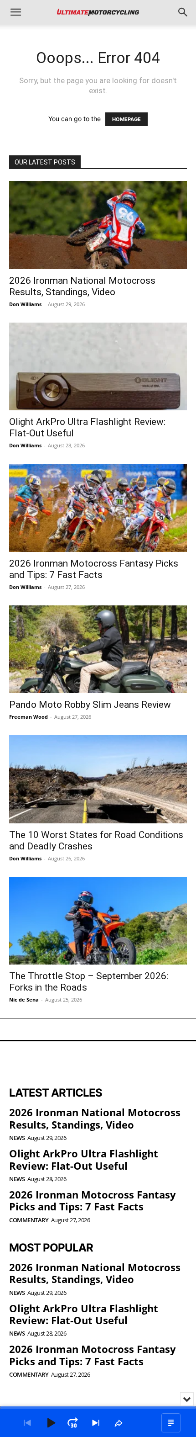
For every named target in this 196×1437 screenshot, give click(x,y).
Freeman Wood (28, 716)
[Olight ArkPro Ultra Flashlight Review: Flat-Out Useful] (98, 367)
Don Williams (25, 304)
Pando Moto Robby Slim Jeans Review (90, 704)
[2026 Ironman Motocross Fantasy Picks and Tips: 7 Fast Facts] (98, 508)
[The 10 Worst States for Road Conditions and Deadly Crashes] (98, 779)
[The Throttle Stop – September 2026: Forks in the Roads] (98, 921)
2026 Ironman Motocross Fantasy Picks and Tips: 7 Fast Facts (93, 569)
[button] (15, 12)
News (17, 1138)
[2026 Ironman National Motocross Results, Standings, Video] (98, 225)
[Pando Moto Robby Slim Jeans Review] (98, 649)
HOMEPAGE (126, 119)
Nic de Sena (24, 999)
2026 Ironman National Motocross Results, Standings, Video (82, 286)
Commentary (28, 1220)
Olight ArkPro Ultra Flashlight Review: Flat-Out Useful (83, 1159)
